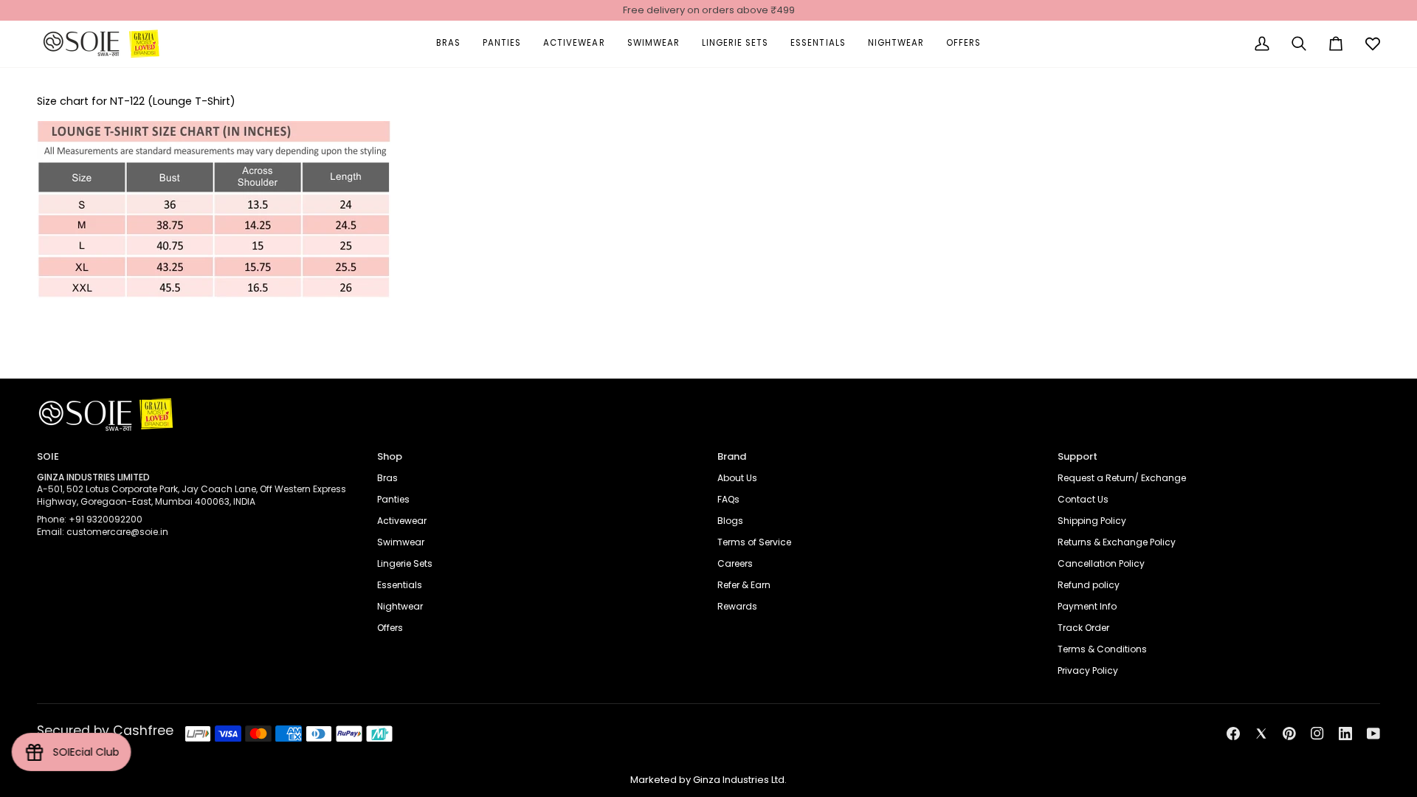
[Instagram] (1317, 733)
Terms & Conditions (1102, 649)
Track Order (1083, 627)
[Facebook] (1233, 733)
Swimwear (400, 542)
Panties (393, 499)
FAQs (728, 499)
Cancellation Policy (1101, 563)
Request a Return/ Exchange (1122, 478)
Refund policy (1089, 585)
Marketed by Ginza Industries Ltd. (708, 780)
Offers (390, 627)
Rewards (737, 606)
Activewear (402, 520)
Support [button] (1077, 456)
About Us (737, 478)
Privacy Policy (1088, 670)
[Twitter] (1261, 733)
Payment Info (1087, 606)
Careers (735, 563)
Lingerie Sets (404, 563)
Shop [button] (389, 456)
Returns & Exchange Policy (1117, 542)
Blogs (730, 520)
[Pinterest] (1289, 733)
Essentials (399, 585)
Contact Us (1083, 499)
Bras (387, 478)
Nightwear (400, 606)
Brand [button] (731, 456)
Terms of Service (754, 542)
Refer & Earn (743, 585)
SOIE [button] (48, 456)
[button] (448, 44)
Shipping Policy (1092, 520)
